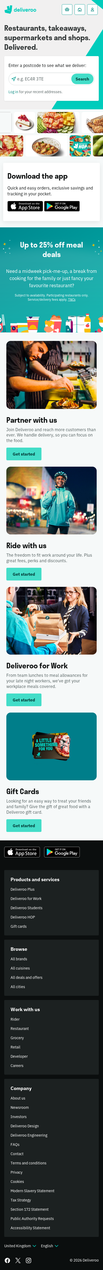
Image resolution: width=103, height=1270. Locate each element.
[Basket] (67, 9)
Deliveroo (20, 9)
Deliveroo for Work (26, 898)
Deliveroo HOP (23, 917)
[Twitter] (18, 1260)
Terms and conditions (28, 1163)
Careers (17, 1065)
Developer (19, 1056)
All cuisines (20, 968)
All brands (19, 959)
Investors (19, 1116)
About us (18, 1098)
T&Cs (72, 299)
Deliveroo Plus (23, 889)
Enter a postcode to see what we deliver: (47, 65)
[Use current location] (14, 79)
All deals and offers (27, 977)
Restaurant (20, 1028)
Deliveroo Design (25, 1126)
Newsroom (20, 1107)
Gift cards (19, 926)
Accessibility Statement (30, 1228)
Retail (15, 1047)
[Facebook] (7, 1260)
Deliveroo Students (27, 908)
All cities (18, 986)
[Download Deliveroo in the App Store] (25, 203)
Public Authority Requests (32, 1218)
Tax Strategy (21, 1200)
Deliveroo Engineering (29, 1135)
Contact (17, 1153)
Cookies (17, 1181)
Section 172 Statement (30, 1209)
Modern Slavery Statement (32, 1190)
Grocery (17, 1037)
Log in (13, 91)
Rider (15, 1019)
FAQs (15, 1144)
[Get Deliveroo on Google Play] (62, 203)
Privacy (16, 1172)
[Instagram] (28, 1260)
